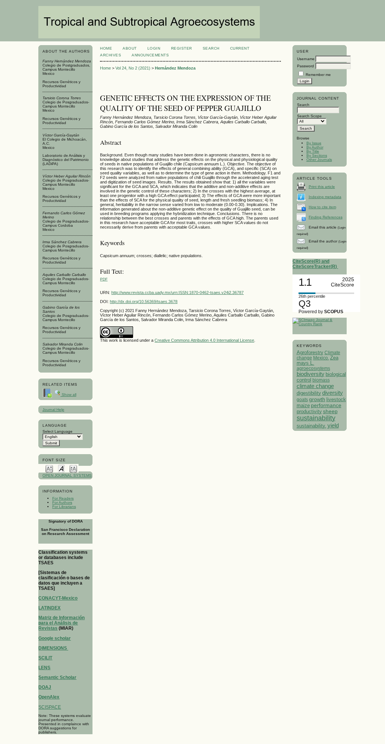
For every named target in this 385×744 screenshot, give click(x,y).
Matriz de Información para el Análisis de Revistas (61, 623)
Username (306, 59)
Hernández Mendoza (175, 68)
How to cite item (322, 207)
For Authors (62, 502)
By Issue (313, 143)
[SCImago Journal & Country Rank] (319, 324)
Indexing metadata (325, 197)
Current (240, 48)
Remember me (318, 75)
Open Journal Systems (67, 475)
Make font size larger (73, 468)
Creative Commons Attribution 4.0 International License (204, 340)
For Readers (63, 498)
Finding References (326, 217)
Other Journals (319, 160)
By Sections (316, 155)
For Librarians (64, 507)
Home (106, 48)
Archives (110, 55)
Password (305, 66)
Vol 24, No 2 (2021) (132, 68)
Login (154, 48)
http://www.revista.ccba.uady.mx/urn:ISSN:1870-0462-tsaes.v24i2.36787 (177, 292)
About (130, 48)
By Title (312, 151)
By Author (314, 147)
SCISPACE (49, 707)
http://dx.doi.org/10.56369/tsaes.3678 (143, 301)
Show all (68, 394)
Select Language (57, 431)
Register (181, 48)
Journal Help (53, 410)
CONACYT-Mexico (57, 598)
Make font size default (61, 468)
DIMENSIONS (53, 648)
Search (211, 48)
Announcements (150, 55)
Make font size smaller (49, 468)
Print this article (322, 187)
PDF (104, 279)
